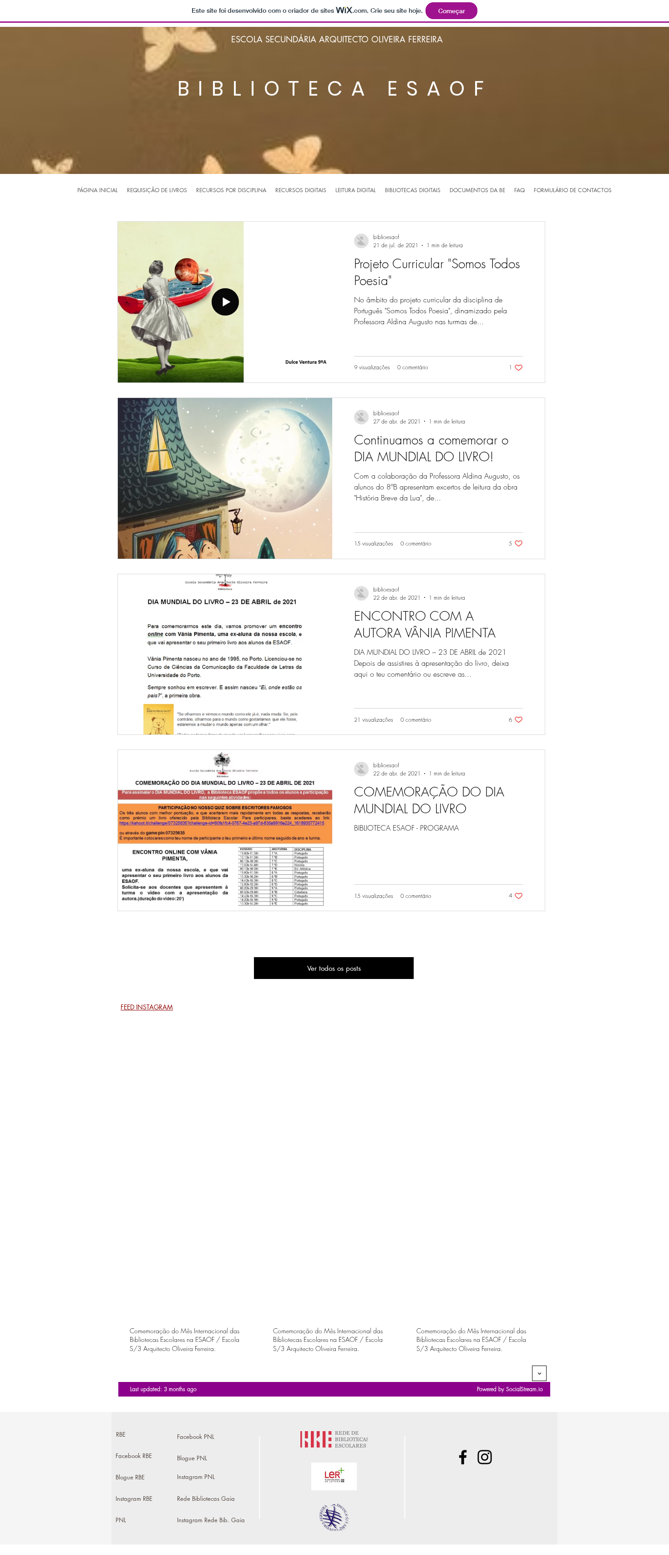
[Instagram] (484, 1457)
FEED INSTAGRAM (147, 1007)
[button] (231, 190)
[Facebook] (462, 1457)
